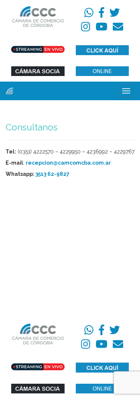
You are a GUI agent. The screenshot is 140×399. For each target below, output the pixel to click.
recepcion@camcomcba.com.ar (68, 163)
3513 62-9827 (52, 174)
